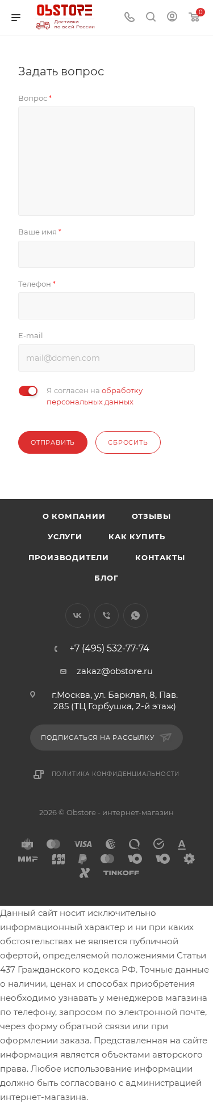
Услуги (65, 536)
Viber (106, 615)
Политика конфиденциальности (116, 774)
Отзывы (151, 516)
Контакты (160, 557)
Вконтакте (77, 615)
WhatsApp (135, 615)
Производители (68, 557)
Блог (106, 577)
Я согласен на (95, 396)
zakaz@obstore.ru (115, 671)
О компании (74, 516)
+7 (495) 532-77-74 (109, 648)
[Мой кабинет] (172, 17)
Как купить (136, 536)
